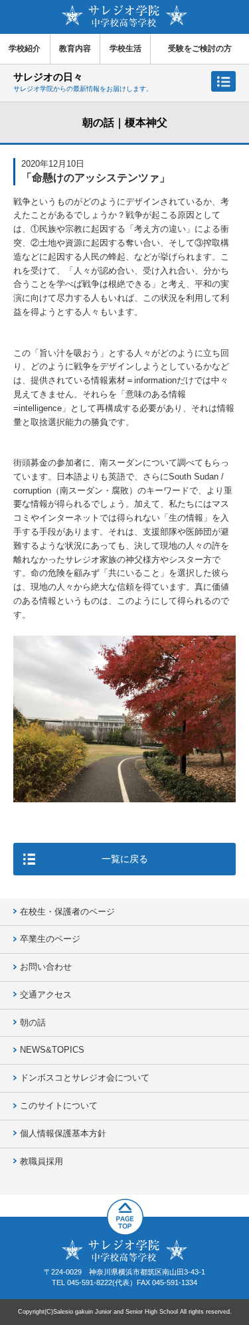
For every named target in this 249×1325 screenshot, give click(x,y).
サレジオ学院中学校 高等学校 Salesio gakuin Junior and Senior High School (124, 16)
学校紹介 (25, 48)
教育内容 (75, 48)
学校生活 (125, 48)
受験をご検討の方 (200, 48)
